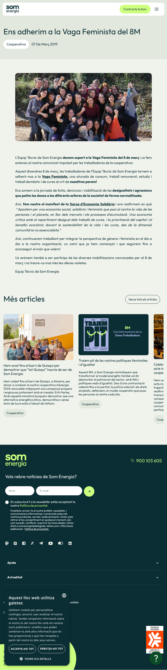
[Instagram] (15, 543)
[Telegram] (41, 543)
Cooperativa (16, 44)
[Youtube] (50, 543)
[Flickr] (60, 543)
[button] (37, 658)
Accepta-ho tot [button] (22, 649)
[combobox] (64, 595)
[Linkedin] (70, 543)
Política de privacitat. (37, 529)
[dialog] (37, 628)
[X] (32, 543)
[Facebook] (23, 543)
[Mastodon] (6, 543)
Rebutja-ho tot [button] (51, 648)
